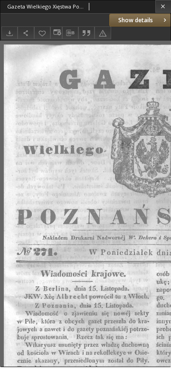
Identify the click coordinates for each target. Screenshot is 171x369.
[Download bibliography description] (70, 33)
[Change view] (56, 32)
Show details (135, 20)
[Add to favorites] (42, 32)
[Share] (26, 32)
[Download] (9, 32)
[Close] (163, 6)
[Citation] (86, 32)
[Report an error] (103, 32)
